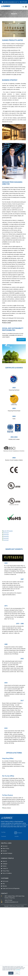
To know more (21, 339)
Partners (5, 866)
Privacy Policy (6, 870)
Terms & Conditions (7, 873)
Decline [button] (17, 973)
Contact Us (5, 868)
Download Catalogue (7, 853)
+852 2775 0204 (23, 2)
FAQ (4, 883)
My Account (5, 881)
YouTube (3, 832)
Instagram (19, 832)
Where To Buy (6, 848)
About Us (5, 861)
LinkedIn (17, 836)
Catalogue (5, 863)
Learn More (18, 969)
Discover (5, 850)
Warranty (5, 886)
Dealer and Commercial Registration (11, 888)
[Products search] (23, 6)
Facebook (3, 836)
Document (5, 846)
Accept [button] (11, 973)
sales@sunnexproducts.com (10, 2)
